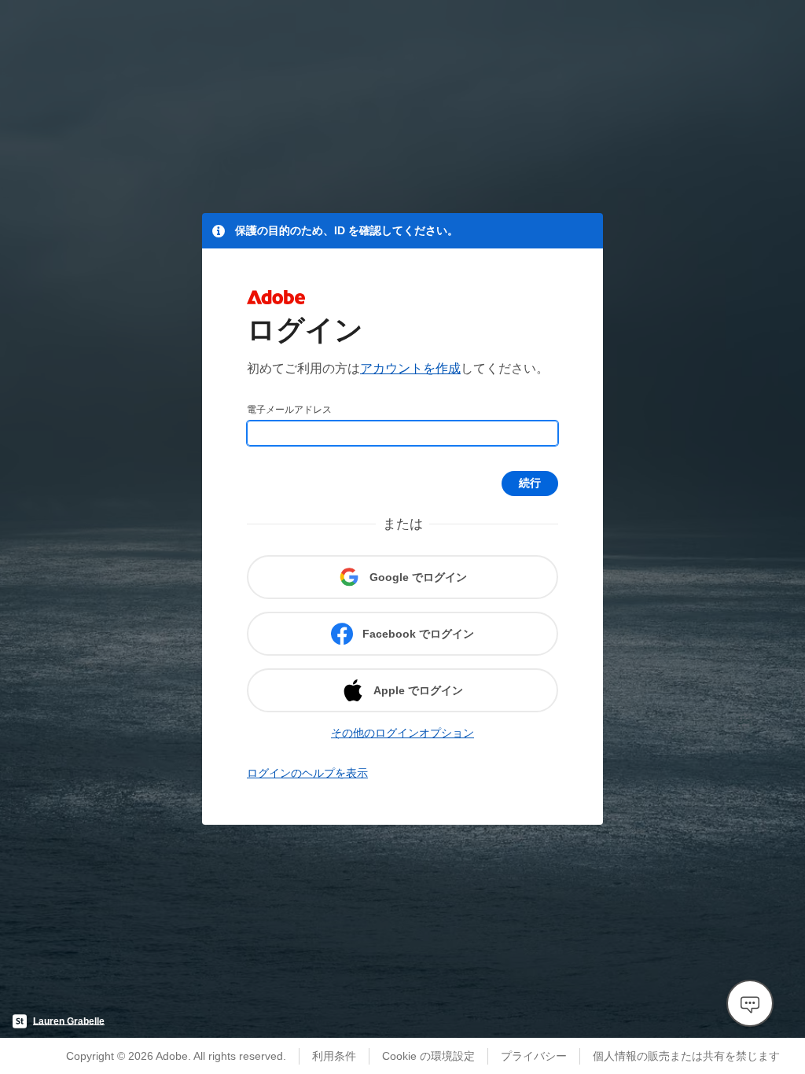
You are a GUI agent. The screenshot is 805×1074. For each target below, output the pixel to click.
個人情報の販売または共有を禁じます (686, 1056)
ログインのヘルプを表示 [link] (307, 773)
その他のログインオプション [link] (402, 732)
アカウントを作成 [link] (410, 368)
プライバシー (534, 1056)
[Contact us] (750, 1003)
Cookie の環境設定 (428, 1056)
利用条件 (334, 1056)
